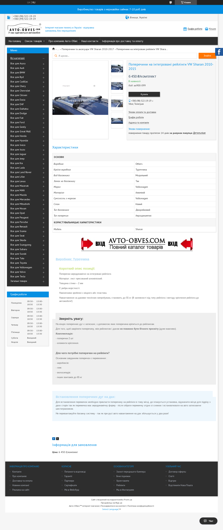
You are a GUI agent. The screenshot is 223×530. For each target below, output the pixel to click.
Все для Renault (18, 226)
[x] (57, 439)
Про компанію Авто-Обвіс (63, 41)
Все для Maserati (19, 185)
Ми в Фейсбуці (71, 489)
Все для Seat (17, 235)
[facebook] (53, 439)
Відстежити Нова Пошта (180, 485)
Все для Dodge (18, 113)
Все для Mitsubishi (20, 203)
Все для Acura (17, 63)
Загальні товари (18, 281)
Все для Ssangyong (20, 244)
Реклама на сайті (20, 489)
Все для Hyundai (19, 140)
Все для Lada (17, 167)
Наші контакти (89, 41)
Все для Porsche (19, 222)
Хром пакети (122, 480)
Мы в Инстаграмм (125, 489)
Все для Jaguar (18, 154)
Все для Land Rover (21, 172)
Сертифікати (70, 485)
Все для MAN (17, 190)
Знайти (207, 55)
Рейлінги (120, 485)
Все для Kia (16, 163)
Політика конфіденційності (141, 506)
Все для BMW (17, 72)
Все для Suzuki (18, 253)
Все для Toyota (18, 262)
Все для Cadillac (19, 81)
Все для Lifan (17, 176)
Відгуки (172, 480)
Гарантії (68, 476)
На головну (15, 41)
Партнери (69, 480)
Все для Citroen (18, 95)
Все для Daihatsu (19, 108)
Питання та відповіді (75, 471)
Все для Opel (17, 213)
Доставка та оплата (22, 480)
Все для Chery (18, 86)
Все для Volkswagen (21, 267)
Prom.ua (128, 499)
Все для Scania (18, 231)
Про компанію (19, 476)
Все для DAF (17, 104)
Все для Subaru (18, 249)
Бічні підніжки (123, 476)
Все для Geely (18, 126)
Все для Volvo (18, 271)
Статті (171, 476)
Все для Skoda (18, 240)
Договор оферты (177, 471)
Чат (211, 521)
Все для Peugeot (19, 217)
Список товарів (33, 41)
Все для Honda (18, 136)
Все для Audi (17, 68)
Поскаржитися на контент (113, 506)
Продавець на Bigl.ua (111, 502)
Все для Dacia (17, 99)
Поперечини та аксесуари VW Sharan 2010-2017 (88, 49)
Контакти (16, 471)
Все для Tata (17, 258)
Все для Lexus (18, 181)
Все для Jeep (17, 158)
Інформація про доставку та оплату (122, 41)
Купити (144, 94)
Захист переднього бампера (130, 471)
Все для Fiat (16, 117)
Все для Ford (17, 122)
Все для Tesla (17, 276)
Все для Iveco (17, 145)
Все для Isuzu (17, 149)
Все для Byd (17, 77)
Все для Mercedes (20, 199)
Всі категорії (17, 58)
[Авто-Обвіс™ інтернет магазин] (24, 29)
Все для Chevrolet (20, 90)
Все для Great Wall (20, 131)
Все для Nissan (18, 208)
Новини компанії (20, 485)
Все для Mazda (18, 194)
